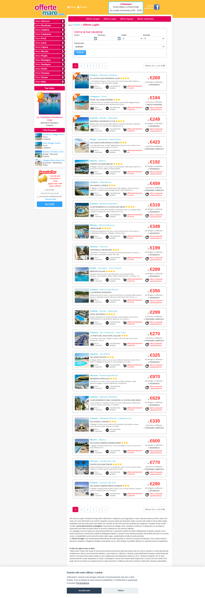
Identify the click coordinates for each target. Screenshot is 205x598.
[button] (80, 52)
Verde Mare (95, 228)
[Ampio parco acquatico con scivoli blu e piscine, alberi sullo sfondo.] (82, 238)
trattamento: (79, 43)
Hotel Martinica (98, 314)
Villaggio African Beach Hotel (105, 143)
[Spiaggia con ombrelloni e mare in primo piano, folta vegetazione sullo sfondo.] (82, 302)
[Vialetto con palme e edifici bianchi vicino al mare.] (82, 410)
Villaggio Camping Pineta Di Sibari (106, 486)
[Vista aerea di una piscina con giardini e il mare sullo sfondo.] (82, 216)
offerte (42, 21)
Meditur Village (97, 271)
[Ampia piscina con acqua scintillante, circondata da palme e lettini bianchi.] (82, 281)
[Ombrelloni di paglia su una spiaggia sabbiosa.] (82, 152)
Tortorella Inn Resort (101, 250)
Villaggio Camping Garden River (105, 443)
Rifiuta (121, 590)
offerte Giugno (93, 19)
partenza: (101, 35)
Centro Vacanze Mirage (101, 164)
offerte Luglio (109, 19)
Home (73, 7)
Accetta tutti (84, 590)
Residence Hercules (100, 379)
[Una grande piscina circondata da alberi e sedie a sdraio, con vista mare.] (82, 131)
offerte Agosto (126, 19)
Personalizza (82, 583)
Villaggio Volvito (98, 357)
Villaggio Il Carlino (99, 422)
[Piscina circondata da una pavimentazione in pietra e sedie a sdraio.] (82, 109)
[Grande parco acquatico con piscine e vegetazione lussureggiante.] (82, 173)
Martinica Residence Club (102, 121)
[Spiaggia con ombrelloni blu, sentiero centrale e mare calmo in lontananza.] (82, 431)
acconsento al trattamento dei (50, 198)
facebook (157, 7)
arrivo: (77, 35)
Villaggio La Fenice (99, 186)
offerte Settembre (145, 19)
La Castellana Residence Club (105, 78)
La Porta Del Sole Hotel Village (105, 336)
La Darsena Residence (101, 292)
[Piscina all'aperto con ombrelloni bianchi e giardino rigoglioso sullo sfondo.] (82, 452)
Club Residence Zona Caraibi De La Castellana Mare (115, 400)
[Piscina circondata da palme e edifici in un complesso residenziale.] (82, 259)
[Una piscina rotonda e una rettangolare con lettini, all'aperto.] (82, 367)
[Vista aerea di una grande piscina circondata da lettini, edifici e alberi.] (82, 324)
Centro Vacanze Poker (101, 464)
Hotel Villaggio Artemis (101, 100)
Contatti (83, 7)
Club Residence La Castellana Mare (107, 207)
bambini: (146, 35)
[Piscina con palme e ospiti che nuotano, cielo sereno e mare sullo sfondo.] (82, 474)
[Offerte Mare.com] (49, 18)
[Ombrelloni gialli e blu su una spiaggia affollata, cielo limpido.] (82, 388)
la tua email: (49, 190)
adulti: (124, 35)
